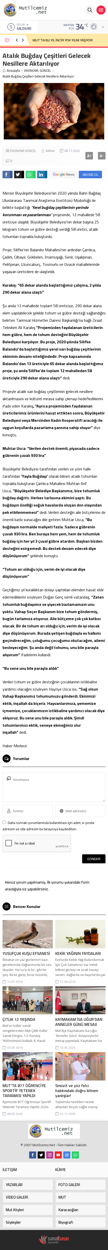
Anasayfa (13, 70)
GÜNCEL (45, 70)
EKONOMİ (31, 70)
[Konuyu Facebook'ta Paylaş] (8, 174)
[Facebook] (32, 1154)
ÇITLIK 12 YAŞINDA (19, 1019)
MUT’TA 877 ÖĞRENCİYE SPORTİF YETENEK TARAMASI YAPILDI (24, 1090)
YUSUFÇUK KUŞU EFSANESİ (26, 953)
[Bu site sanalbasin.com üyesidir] (54, 1239)
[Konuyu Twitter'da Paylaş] (19, 174)
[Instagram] (49, 1154)
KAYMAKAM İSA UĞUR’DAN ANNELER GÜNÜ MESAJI (78, 1022)
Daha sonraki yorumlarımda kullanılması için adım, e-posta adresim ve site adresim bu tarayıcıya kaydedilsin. (48, 825)
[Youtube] (58, 1154)
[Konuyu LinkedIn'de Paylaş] (42, 174)
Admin (50, 151)
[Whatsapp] (75, 1154)
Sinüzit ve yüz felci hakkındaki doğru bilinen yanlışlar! (76, 1090)
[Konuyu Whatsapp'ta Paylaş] (31, 174)
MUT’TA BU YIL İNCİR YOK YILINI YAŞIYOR (63, 40)
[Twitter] (41, 1154)
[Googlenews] (66, 1154)
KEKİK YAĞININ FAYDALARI (78, 953)
